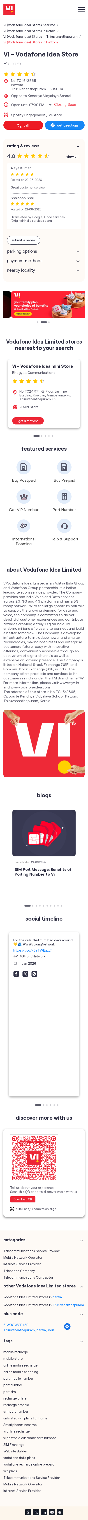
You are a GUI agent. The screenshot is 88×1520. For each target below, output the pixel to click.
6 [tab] (47, 906)
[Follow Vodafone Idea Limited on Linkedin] (44, 1512)
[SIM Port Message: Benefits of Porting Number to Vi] (44, 833)
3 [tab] (49, 322)
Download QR (23, 1199)
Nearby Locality (21, 270)
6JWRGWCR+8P (15, 1325)
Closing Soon (65, 104)
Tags (7, 1340)
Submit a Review (23, 240)
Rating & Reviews (23, 145)
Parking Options (22, 251)
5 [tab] (53, 436)
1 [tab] (38, 322)
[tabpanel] (44, 304)
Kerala (57, 1297)
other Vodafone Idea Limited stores (39, 1285)
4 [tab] (49, 436)
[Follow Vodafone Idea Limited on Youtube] (52, 1512)
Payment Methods (24, 260)
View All (72, 156)
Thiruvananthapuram (68, 1305)
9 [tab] (58, 906)
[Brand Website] (59, 1512)
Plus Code (13, 1313)
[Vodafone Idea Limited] (9, 10)
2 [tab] (42, 322)
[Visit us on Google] (28, 1512)
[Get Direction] (67, 1329)
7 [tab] (51, 906)
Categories (14, 1239)
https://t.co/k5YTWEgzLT (32, 950)
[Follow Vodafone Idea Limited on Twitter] (36, 1512)
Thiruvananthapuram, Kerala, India (29, 1330)
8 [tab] (55, 906)
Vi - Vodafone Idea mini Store (42, 366)
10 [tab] (62, 906)
